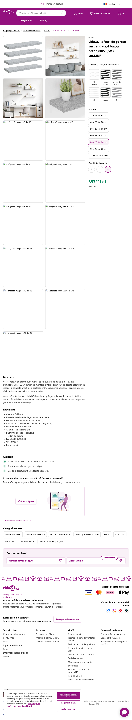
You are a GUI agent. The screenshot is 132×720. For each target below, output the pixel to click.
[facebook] (108, 610)
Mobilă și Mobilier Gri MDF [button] (87, 534)
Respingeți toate (68, 703)
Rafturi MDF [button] (10, 541)
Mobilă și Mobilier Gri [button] (35, 534)
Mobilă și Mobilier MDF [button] (60, 534)
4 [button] (108, 169)
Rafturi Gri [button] (119, 534)
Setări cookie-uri (76, 658)
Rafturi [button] (107, 534)
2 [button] (99, 169)
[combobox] (41, 13)
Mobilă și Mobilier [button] (13, 534)
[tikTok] (126, 610)
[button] (94, 77)
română (112, 4)
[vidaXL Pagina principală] (8, 12)
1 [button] (91, 169)
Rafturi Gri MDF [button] (27, 541)
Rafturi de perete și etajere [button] (51, 541)
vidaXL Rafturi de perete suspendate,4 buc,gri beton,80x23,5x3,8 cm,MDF (107, 48)
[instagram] (114, 610)
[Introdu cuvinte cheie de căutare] (62, 13)
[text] (97, 182)
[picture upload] (59, 501)
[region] (42, 703)
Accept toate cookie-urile (68, 696)
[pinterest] (120, 610)
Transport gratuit (54, 3)
